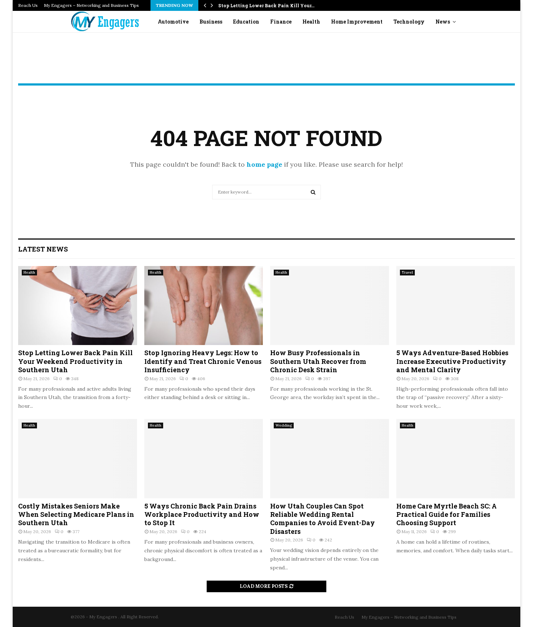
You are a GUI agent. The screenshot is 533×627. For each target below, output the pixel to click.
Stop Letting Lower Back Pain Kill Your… (266, 5)
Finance (281, 21)
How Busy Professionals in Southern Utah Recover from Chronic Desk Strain (318, 361)
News (442, 21)
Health (311, 21)
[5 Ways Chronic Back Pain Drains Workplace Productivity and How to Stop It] (203, 458)
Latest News (43, 249)
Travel (407, 272)
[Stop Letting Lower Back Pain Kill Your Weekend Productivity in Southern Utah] (77, 305)
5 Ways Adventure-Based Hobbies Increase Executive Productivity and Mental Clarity (452, 361)
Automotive (173, 21)
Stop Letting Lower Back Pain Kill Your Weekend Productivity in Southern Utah (75, 361)
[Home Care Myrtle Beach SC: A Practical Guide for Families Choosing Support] (455, 458)
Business (210, 21)
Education (246, 21)
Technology (409, 21)
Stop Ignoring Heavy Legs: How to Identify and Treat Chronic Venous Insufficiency (202, 361)
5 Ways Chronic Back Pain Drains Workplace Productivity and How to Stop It (201, 514)
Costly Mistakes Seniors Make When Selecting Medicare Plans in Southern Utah (76, 514)
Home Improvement (357, 21)
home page (264, 164)
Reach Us (28, 5)
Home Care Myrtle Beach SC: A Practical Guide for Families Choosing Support (446, 514)
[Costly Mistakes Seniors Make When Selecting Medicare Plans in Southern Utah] (77, 458)
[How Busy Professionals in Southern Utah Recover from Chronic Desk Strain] (329, 305)
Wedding (284, 425)
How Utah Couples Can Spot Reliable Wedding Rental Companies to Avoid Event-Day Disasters (322, 519)
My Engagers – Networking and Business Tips (91, 5)
